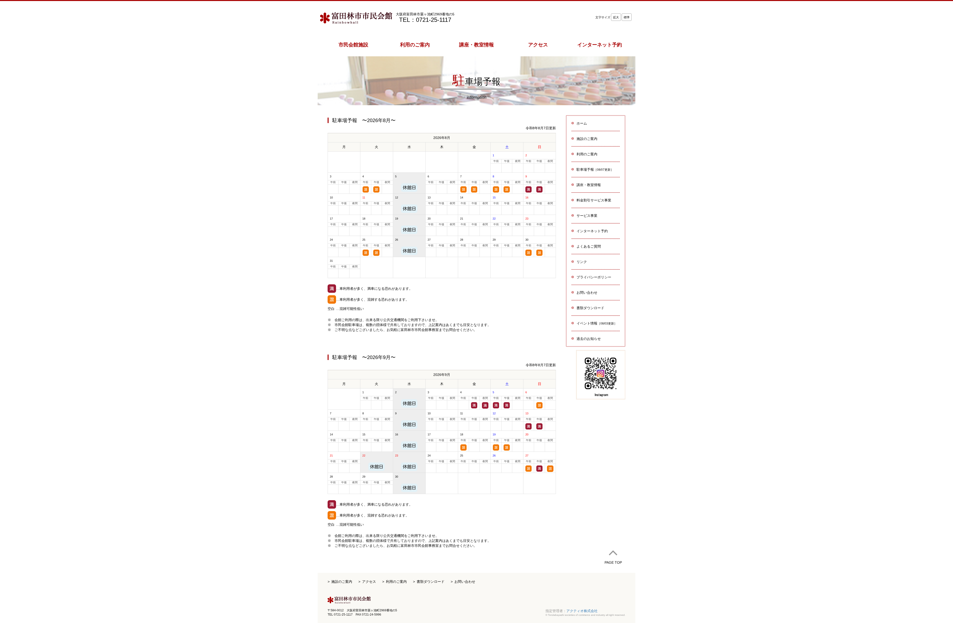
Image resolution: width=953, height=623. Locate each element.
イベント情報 (597, 323)
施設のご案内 (341, 582)
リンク (582, 262)
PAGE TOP (613, 562)
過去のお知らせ (589, 339)
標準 (627, 17)
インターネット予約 (592, 231)
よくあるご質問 (589, 246)
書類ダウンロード (590, 308)
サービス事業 (587, 216)
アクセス (369, 582)
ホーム (582, 123)
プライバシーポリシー (594, 277)
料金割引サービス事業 (594, 200)
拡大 (616, 17)
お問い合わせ (587, 293)
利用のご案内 (396, 582)
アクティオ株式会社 (582, 611)
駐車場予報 (595, 169)
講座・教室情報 (589, 185)
